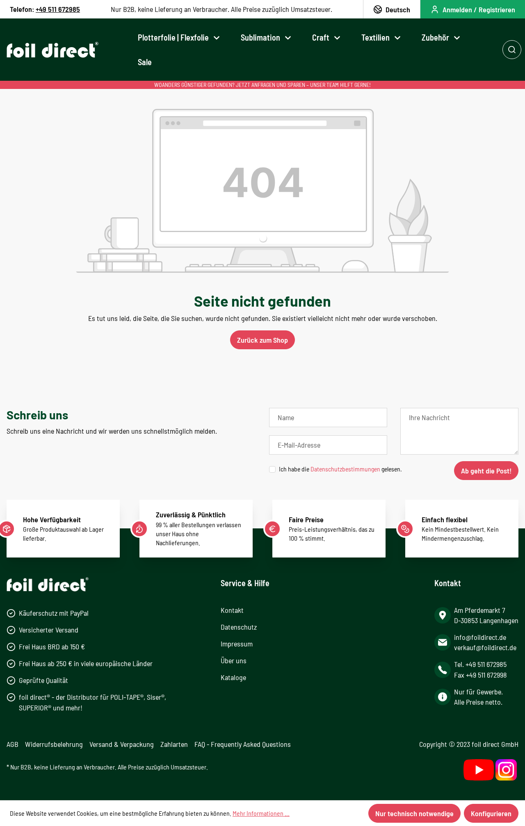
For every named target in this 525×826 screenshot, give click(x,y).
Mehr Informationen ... (261, 813)
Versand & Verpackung (121, 744)
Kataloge (233, 677)
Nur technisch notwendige (414, 813)
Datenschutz (239, 626)
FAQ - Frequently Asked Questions (242, 744)
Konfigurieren (491, 813)
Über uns (234, 660)
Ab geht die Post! (486, 470)
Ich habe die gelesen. (340, 469)
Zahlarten (174, 744)
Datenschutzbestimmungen (345, 469)
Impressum (237, 643)
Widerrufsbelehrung (54, 744)
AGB (12, 744)
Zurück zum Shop (262, 339)
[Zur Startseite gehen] (52, 50)
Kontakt (232, 609)
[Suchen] (511, 49)
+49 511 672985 (58, 9)
